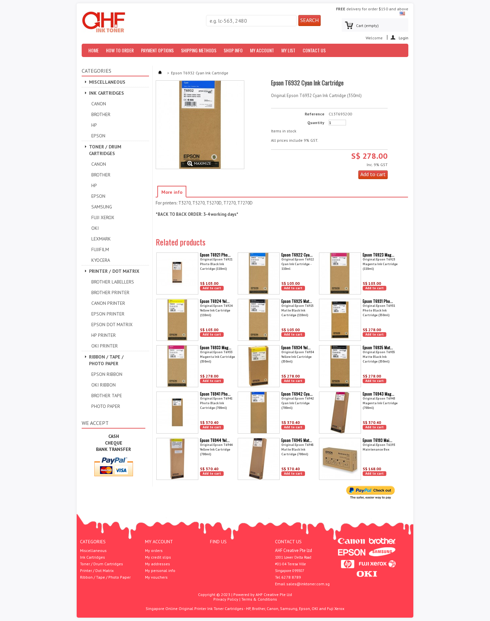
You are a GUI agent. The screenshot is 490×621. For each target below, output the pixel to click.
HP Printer (103, 335)
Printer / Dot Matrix (114, 271)
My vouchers (156, 577)
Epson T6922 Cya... (297, 254)
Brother (100, 114)
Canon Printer (108, 303)
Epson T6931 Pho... (378, 301)
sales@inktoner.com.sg (308, 583)
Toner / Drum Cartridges (105, 150)
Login (403, 37)
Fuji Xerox (102, 217)
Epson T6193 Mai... (377, 440)
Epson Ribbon (106, 374)
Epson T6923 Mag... (378, 254)
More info (171, 192)
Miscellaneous (107, 82)
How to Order (120, 50)
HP (94, 125)
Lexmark (101, 239)
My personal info (160, 570)
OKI (95, 228)
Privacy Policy (225, 599)
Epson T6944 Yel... (215, 440)
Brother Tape (106, 396)
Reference (314, 114)
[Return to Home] (160, 72)
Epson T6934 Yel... (296, 347)
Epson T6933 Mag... (215, 347)
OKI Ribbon (103, 385)
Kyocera (100, 260)
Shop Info (233, 50)
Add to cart (212, 288)
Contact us (314, 50)
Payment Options (157, 50)
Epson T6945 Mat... (296, 440)
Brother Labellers (112, 282)
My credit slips (158, 557)
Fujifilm (100, 249)
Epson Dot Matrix (112, 325)
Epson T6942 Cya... (297, 394)
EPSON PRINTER (107, 314)
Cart (367, 25)
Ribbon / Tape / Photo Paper (106, 360)
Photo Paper (105, 406)
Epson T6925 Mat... (296, 301)
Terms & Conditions (259, 599)
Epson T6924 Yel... (215, 301)
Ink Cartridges (106, 93)
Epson (98, 136)
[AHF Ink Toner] (104, 22)
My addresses (157, 564)
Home (93, 50)
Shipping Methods (198, 50)
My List (288, 50)
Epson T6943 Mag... (378, 394)
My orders (154, 550)
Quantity (315, 122)
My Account (262, 50)
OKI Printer (104, 346)
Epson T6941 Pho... (215, 394)
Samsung (101, 207)
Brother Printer (110, 292)
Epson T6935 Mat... (378, 347)
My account (159, 542)
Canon (98, 104)
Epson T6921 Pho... (215, 254)
